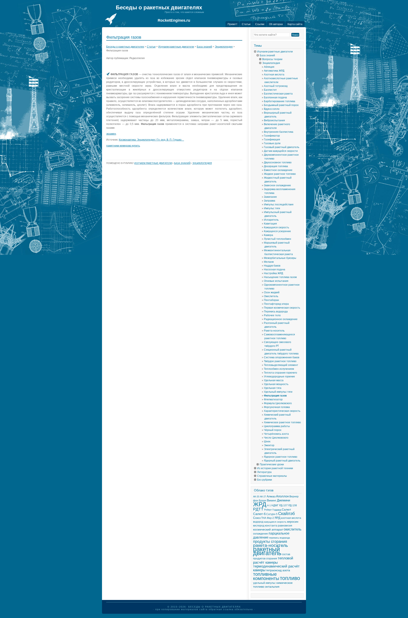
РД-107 (283, 505)
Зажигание (270, 196)
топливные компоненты (266, 576)
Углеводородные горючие (279, 376)
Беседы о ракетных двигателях (159, 7)
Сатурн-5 (272, 514)
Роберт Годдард (272, 509)
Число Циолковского (276, 437)
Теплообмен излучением (279, 368)
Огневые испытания (276, 280)
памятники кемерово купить (123, 145)
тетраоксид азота (278, 570)
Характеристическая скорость (282, 410)
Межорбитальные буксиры (280, 258)
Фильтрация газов (275, 395)
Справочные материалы (272, 475)
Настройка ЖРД (273, 273)
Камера (268, 235)
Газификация (272, 139)
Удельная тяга (272, 388)
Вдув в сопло (271, 108)
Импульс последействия (278, 204)
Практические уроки (272, 464)
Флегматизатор (273, 399)
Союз (257, 517)
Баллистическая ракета (278, 93)
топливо (290, 578)
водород (258, 521)
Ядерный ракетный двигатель (282, 460)
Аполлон (282, 496)
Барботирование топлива (279, 101)
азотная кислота (291, 517)
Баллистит (270, 89)
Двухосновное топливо (278, 162)
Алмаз (271, 496)
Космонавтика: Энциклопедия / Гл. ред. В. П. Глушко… (151, 139)
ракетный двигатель (267, 551)
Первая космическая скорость (282, 307)
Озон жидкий (271, 292)
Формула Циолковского (278, 403)
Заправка (269, 200)
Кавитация (270, 223)
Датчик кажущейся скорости (281, 151)
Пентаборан (271, 300)
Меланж (269, 261)
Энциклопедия (224, 46)
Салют (286, 509)
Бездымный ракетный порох (281, 105)
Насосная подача (274, 269)
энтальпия (272, 586)
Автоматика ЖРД (274, 70)
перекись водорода (279, 537)
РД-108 (292, 505)
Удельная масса (273, 380)
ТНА (263, 517)
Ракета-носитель (274, 330)
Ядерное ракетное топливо (280, 456)
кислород (258, 525)
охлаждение (260, 533)
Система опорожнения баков (281, 357)
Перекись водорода (276, 311)
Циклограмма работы (277, 426)
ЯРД (277, 517)
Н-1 (269, 505)
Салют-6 (259, 514)
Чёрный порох (272, 430)
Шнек (267, 441)
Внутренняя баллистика (278, 131)
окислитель (292, 529)
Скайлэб (286, 513)
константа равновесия (278, 525)
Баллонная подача (275, 97)
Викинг (271, 500)
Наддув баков (272, 265)
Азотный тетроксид (276, 86)
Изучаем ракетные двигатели (176, 46)
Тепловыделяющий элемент (281, 365)
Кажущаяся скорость (276, 227)
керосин (292, 521)
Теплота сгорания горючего (280, 372)
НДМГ (275, 505)
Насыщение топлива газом (280, 277)
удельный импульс (264, 582)
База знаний (204, 46)
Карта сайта (295, 24)
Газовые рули (272, 143)
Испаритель (271, 219)
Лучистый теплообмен (277, 238)
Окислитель (271, 296)
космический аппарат (268, 529)
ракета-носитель (270, 545)
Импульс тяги (272, 208)
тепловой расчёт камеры (273, 560)
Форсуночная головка (277, 407)
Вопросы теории (272, 59)
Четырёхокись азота (276, 433)
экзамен (111, 133)
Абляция (269, 66)
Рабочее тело (272, 315)
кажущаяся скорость (275, 522)
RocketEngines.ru (174, 20)
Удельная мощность (276, 384)
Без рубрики (264, 479)
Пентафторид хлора (276, 303)
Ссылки (259, 24)
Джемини (283, 500)
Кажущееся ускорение (277, 231)
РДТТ (258, 509)
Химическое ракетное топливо (282, 422)
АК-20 (256, 496)
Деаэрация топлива (276, 166)
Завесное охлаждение (277, 185)
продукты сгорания (270, 541)
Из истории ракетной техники (275, 468)
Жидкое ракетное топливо (280, 173)
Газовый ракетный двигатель (281, 147)
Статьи (246, 24)
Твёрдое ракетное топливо (280, 361)
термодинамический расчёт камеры (276, 568)
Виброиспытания (274, 120)
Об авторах (276, 24)
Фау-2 (270, 517)
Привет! (232, 24)
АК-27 (263, 496)
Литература (264, 472)
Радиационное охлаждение (281, 319)
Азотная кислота (274, 74)
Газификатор (272, 135)
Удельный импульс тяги (278, 391)
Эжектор (269, 445)
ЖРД (259, 504)
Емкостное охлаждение (278, 170)
